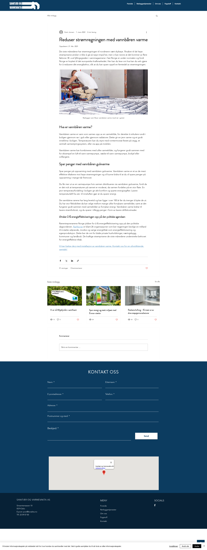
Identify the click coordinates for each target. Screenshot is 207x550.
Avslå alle (185, 546)
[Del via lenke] (78, 261)
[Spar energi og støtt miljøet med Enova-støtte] (103, 296)
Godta (197, 546)
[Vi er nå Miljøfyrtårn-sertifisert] (64, 296)
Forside (103, 506)
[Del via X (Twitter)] (66, 261)
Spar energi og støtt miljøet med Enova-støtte (102, 312)
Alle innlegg (51, 16)
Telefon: (109, 394)
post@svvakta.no (30, 512)
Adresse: (51, 405)
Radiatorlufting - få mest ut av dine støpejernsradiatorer (141, 311)
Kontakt (103, 521)
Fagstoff (103, 517)
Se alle (157, 281)
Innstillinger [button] (173, 546)
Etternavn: (110, 382)
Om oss (103, 513)
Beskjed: (52, 428)
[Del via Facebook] (60, 261)
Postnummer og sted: (57, 416)
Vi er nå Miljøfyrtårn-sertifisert (63, 310)
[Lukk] (204, 546)
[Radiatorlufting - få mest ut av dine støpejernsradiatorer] (142, 296)
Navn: (50, 382)
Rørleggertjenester (108, 510)
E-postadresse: (54, 394)
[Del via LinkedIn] (72, 261)
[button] (157, 16)
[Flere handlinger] (146, 32)
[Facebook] (154, 505)
